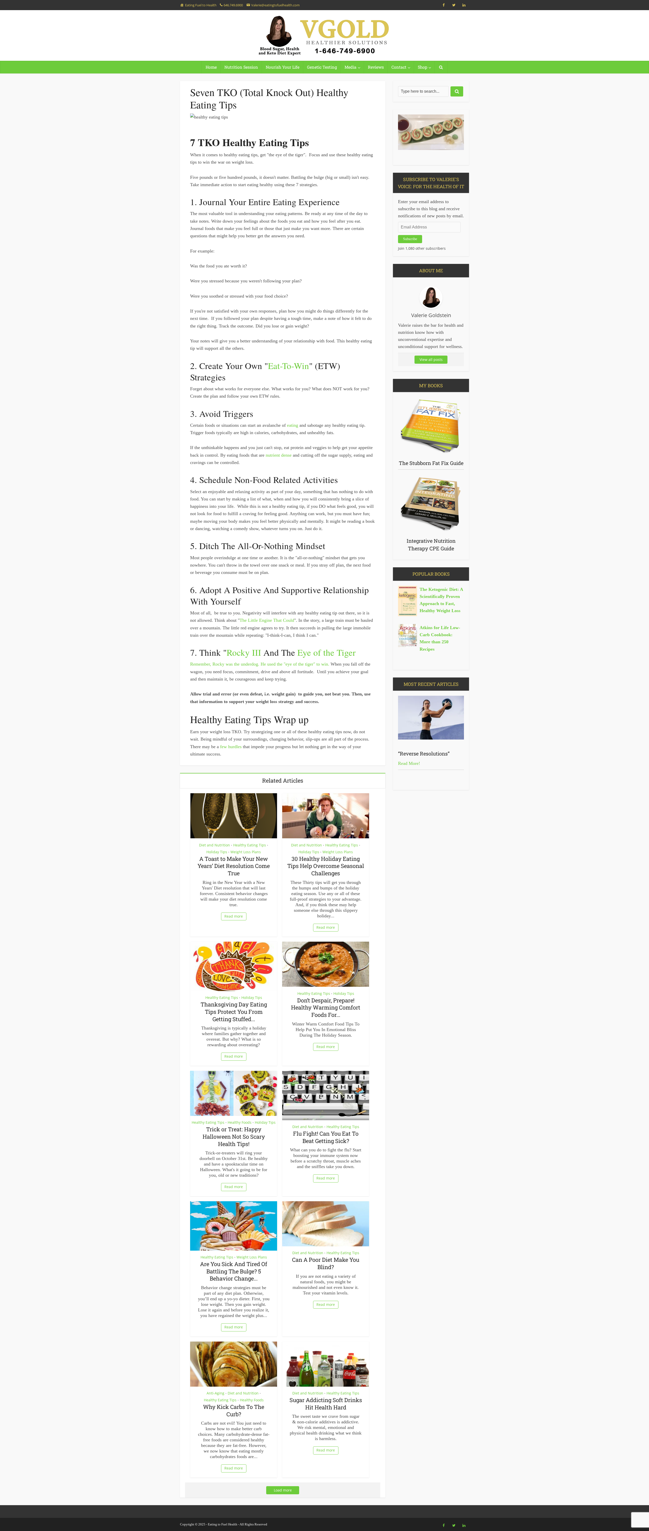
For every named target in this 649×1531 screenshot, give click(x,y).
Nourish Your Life (282, 67)
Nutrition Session (241, 67)
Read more (233, 916)
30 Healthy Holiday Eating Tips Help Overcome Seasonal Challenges (325, 866)
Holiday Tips (216, 851)
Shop (422, 67)
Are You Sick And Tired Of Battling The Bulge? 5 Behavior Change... (233, 1271)
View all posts (431, 359)
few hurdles (231, 746)
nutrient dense (279, 455)
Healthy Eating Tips (249, 845)
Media (350, 67)
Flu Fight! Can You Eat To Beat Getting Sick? (325, 1137)
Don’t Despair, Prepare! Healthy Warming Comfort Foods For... (325, 1007)
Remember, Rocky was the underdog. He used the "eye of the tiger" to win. (259, 664)
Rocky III (244, 652)
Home (211, 67)
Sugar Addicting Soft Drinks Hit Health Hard (326, 1403)
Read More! (409, 763)
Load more (283, 1490)
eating (292, 425)
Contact (398, 67)
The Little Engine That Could (267, 620)
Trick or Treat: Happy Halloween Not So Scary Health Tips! (234, 1136)
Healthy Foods (239, 1122)
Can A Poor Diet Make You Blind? (325, 1263)
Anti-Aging (215, 1393)
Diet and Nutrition (214, 845)
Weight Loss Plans (245, 851)
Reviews (376, 67)
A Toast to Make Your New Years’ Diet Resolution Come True (233, 866)
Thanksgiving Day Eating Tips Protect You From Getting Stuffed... (234, 1011)
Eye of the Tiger (326, 652)
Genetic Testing (322, 67)
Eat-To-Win (288, 366)
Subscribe (410, 239)
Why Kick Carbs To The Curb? (233, 1410)
